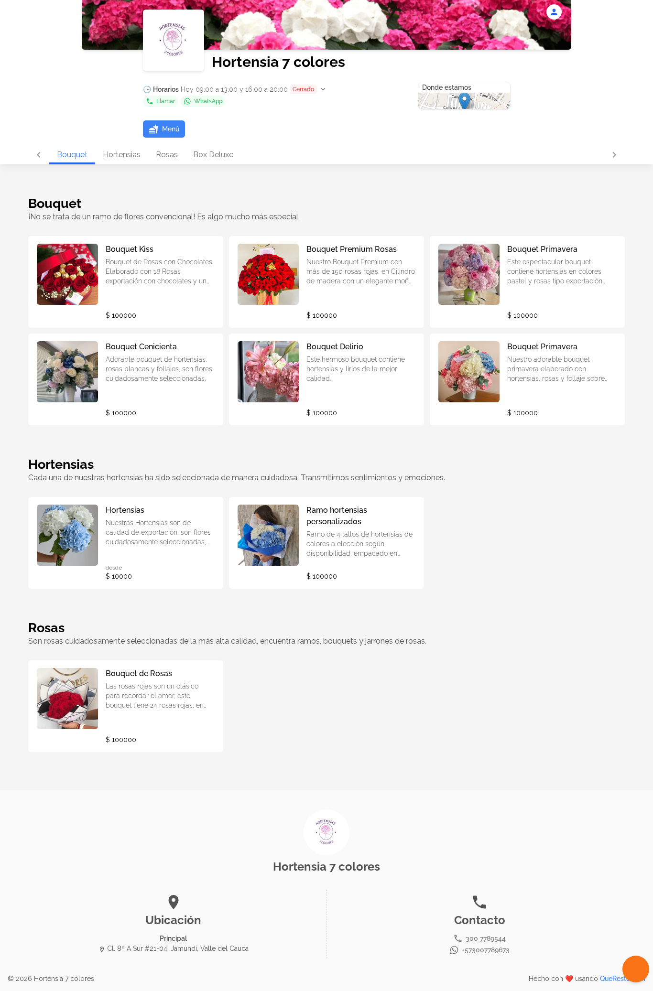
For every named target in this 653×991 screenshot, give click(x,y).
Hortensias (122, 154)
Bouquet (72, 154)
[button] (235, 89)
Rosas (167, 154)
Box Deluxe (213, 154)
